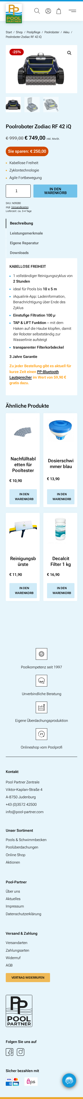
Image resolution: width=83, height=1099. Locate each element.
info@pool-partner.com (25, 812)
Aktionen (13, 862)
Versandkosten (20, 207)
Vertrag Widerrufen (28, 977)
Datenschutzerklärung (23, 914)
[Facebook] (9, 1052)
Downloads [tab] (19, 253)
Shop (19, 32)
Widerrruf (13, 958)
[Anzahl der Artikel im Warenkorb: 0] (59, 11)
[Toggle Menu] (72, 11)
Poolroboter (51, 32)
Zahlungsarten (17, 950)
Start (9, 32)
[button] (69, 53)
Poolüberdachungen (22, 847)
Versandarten (16, 943)
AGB (9, 965)
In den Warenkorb (55, 191)
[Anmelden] (48, 11)
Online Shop (15, 855)
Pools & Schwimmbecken (26, 840)
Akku (66, 32)
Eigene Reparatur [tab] (24, 243)
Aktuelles (13, 899)
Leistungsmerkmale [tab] (26, 233)
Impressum (15, 906)
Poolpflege (33, 32)
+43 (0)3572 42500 (21, 804)
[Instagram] (20, 1052)
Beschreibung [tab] (21, 223)
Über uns (13, 891)
